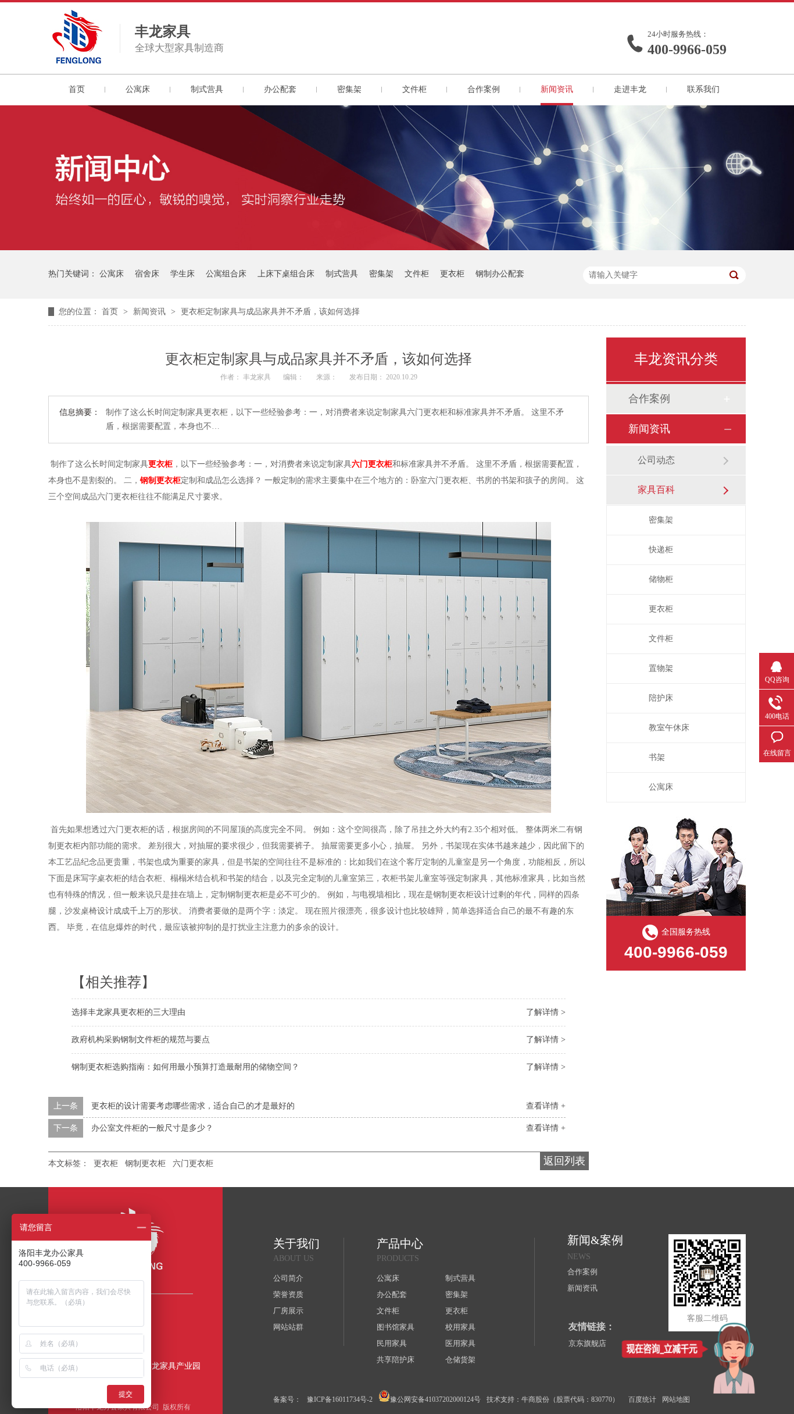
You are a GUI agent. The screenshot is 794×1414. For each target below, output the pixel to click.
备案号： (287, 1399)
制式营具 (207, 89)
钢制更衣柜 (160, 480)
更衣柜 (452, 273)
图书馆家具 (395, 1327)
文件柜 (414, 89)
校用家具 (460, 1327)
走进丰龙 (630, 89)
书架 (657, 757)
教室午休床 (669, 727)
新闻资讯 (557, 89)
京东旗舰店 (587, 1343)
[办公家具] (397, 247)
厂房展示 (288, 1310)
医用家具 (460, 1343)
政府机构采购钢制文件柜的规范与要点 (140, 1039)
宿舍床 (147, 273)
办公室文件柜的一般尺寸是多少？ (152, 1128)
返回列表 (564, 1161)
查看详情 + (546, 1106)
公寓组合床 (226, 273)
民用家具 (392, 1343)
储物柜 (661, 579)
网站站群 (288, 1327)
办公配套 (280, 89)
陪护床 (661, 698)
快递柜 (661, 549)
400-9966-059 (687, 49)
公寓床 (138, 89)
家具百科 (656, 490)
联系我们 (703, 89)
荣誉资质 (288, 1294)
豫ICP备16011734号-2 (340, 1399)
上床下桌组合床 (285, 273)
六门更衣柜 (372, 464)
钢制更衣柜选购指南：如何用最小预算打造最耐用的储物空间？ (185, 1067)
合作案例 (483, 89)
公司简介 (288, 1278)
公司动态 (656, 460)
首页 (77, 89)
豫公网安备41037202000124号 (435, 1399)
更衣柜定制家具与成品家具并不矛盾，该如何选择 (270, 311)
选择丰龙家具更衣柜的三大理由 (128, 1012)
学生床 (182, 273)
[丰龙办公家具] (77, 60)
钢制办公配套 (499, 273)
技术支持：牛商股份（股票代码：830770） (553, 1399)
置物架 (661, 668)
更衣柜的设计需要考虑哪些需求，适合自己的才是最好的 (193, 1106)
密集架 (349, 89)
